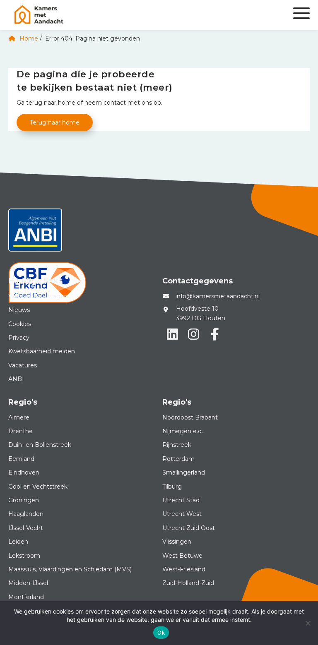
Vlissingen (176, 541)
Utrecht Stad (181, 500)
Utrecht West (182, 514)
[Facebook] (214, 334)
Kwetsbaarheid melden (41, 351)
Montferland (26, 597)
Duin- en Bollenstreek (39, 444)
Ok (161, 632)
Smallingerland (183, 472)
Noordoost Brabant (190, 417)
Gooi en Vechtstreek (37, 486)
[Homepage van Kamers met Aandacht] (108, 15)
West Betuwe (182, 555)
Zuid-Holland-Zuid (188, 583)
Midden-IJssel (28, 583)
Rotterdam (178, 459)
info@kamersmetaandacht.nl (218, 296)
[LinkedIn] (172, 334)
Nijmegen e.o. (182, 431)
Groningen (23, 500)
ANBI (16, 379)
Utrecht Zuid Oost (188, 528)
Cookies (19, 324)
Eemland (21, 459)
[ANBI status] (35, 233)
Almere (18, 417)
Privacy (18, 337)
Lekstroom (24, 555)
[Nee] (308, 623)
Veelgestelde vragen (38, 296)
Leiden (18, 541)
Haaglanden (25, 514)
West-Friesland (183, 569)
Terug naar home (55, 122)
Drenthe (20, 431)
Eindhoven (23, 472)
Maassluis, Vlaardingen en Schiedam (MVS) (70, 569)
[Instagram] (193, 334)
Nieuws (19, 310)
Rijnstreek (176, 444)
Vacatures (22, 365)
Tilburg (172, 486)
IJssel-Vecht (25, 528)
